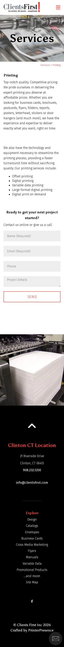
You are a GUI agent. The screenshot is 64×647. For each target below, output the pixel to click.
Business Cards (32, 538)
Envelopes (32, 532)
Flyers (32, 551)
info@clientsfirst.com (32, 483)
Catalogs (32, 526)
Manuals (32, 557)
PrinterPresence (41, 630)
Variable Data (32, 564)
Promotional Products (32, 570)
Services (45, 65)
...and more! (32, 576)
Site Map (32, 582)
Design (32, 519)
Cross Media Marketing (32, 545)
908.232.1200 (32, 470)
